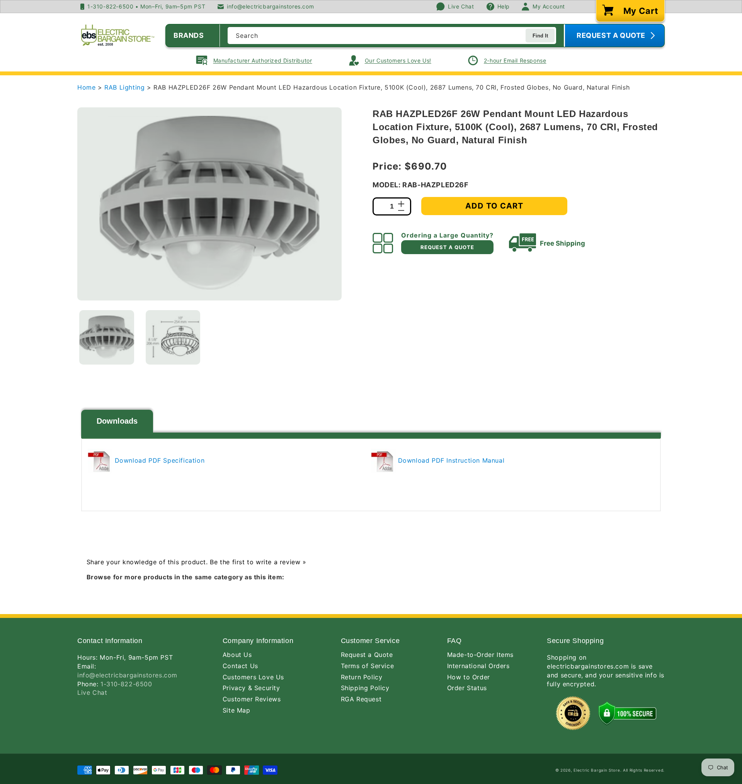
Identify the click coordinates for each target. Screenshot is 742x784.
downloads (117, 421)
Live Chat (92, 692)
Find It (540, 36)
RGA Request (361, 699)
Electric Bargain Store (597, 770)
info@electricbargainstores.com (127, 675)
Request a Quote (367, 654)
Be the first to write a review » (258, 562)
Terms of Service (367, 666)
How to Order (468, 677)
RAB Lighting (125, 87)
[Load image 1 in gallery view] (106, 337)
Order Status (467, 688)
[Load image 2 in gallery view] (173, 337)
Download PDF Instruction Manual (450, 460)
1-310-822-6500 (126, 684)
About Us (237, 654)
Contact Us (240, 666)
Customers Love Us (253, 677)
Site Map (236, 710)
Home (86, 87)
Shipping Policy (365, 688)
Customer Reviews (252, 699)
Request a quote (447, 247)
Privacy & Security (251, 688)
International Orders (478, 666)
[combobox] (392, 35)
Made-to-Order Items (480, 654)
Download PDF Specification (158, 460)
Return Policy (362, 677)
